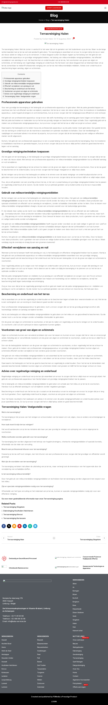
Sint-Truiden (41, 665)
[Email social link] (14, 526)
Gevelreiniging (78, 654)
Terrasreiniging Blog (54, 29)
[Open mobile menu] (105, 8)
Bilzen (75, 594)
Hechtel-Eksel (6, 643)
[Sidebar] (2, 214)
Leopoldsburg (6, 680)
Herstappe (5, 654)
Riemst (39, 662)
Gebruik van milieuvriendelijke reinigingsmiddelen (21, 84)
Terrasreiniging (78, 658)
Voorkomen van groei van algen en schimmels (20, 91)
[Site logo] (6, 8)
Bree (74, 605)
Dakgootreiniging (79, 665)
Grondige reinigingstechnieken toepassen (19, 81)
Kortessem (5, 672)
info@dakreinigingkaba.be (10, 2)
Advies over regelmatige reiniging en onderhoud (21, 94)
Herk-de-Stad (6, 651)
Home (41, 20)
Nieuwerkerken (42, 647)
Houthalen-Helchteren (9, 665)
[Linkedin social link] (25, 526)
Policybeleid (77, 683)
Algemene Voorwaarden (81, 680)
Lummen (4, 687)
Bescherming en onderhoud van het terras (19, 89)
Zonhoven (40, 683)
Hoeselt (4, 662)
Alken (75, 584)
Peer (39, 654)
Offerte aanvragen (80, 686)
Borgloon (76, 602)
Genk (74, 616)
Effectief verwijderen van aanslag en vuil (18, 86)
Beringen (76, 591)
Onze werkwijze (81, 639)
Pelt (38, 658)
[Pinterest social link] (19, 526)
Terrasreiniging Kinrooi (13, 514)
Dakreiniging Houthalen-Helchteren (18, 511)
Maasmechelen (42, 643)
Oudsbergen (41, 651)
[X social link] (9, 526)
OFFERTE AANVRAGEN (54, 8)
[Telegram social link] (35, 526)
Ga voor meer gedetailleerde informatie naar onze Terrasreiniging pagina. (32, 499)
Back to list (54, 538)
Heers (4, 647)
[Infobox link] (27, 558)
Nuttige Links (78, 636)
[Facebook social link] (4, 526)
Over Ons (76, 669)
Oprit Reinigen (78, 662)
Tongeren (40, 672)
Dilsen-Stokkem (78, 612)
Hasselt (4, 640)
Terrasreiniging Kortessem (14, 518)
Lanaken (4, 676)
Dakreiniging (77, 651)
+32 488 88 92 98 (63, 2)
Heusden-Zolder (7, 658)
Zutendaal (40, 687)
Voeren (39, 676)
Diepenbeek (77, 609)
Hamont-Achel (77, 630)
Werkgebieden (78, 580)
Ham (74, 627)
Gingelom (76, 620)
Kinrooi (4, 669)
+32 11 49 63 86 (17, 616)
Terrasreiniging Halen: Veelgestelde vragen (19, 96)
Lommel (4, 683)
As (73, 587)
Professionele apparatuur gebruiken (16, 78)
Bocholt (75, 598)
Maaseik (40, 640)
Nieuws (75, 643)
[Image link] (27, 586)
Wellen (39, 680)
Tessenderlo (41, 669)
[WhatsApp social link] (30, 526)
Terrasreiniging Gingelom (13, 507)
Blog (47, 20)
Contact (75, 676)
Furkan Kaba (47, 39)
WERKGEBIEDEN (43, 636)
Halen (75, 623)
